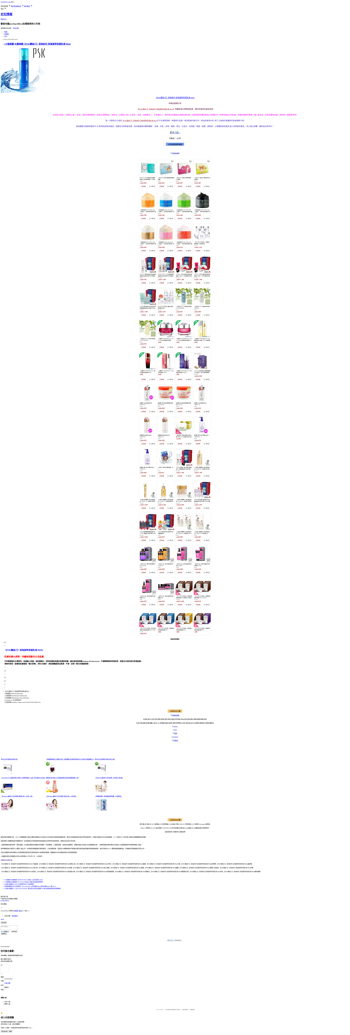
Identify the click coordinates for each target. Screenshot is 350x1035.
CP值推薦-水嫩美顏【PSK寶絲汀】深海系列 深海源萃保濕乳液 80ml (37, 44)
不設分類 (16, 28)
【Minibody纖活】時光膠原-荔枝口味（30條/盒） (61, 796)
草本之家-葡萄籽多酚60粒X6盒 (105, 759)
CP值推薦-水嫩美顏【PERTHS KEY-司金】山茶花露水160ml (23, 880)
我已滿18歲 (4, 1031)
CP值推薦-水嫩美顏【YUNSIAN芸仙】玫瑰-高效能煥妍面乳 (23, 882)
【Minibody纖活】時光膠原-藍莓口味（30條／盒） (17, 796)
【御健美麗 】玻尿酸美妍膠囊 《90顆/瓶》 (108, 796)
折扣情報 (6, 14)
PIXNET (161, 1009)
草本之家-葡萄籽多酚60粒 (9, 759)
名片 (5, 36)
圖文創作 (15, 916)
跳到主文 (4, 19)
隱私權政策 (185, 1009)
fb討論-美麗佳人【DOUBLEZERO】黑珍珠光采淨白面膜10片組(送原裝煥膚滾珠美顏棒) (32, 888)
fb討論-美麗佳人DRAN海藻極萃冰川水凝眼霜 (19, 884)
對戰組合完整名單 (6, 860)
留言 (20, 911)
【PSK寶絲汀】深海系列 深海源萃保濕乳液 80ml (175, 98)
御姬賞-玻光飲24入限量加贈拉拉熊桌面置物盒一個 (62, 778)
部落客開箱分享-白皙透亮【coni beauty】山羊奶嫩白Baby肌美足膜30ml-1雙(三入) (30, 886)
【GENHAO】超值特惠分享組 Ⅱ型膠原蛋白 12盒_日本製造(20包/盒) (23, 778)
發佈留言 (3, 933)
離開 (10, 1031)
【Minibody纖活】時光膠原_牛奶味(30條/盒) (109, 778)
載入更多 (3, 922)
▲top (2, 919)
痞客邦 (16, 911)
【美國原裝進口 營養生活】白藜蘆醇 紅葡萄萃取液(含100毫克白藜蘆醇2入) (70, 759)
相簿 (5, 32)
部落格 (6, 34)
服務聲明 (192, 1009)
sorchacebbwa (5, 900)
